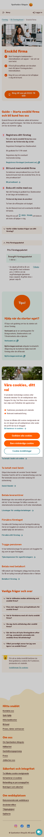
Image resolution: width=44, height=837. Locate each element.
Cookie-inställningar (22, 451)
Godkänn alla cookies (22, 435)
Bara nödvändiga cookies (22, 443)
